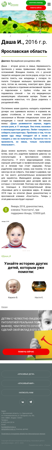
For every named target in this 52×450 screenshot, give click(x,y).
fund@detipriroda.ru (8, 427)
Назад (4, 307)
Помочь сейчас (36, 7)
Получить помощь (36, 2)
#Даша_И (6, 256)
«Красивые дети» (26, 374)
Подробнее (13, 289)
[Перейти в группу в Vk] (22, 402)
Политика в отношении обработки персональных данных (23, 434)
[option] (26, 234)
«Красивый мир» (26, 383)
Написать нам (26, 393)
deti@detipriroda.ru (8, 429)
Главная (5, 36)
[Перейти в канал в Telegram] (30, 402)
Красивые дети (19, 36)
